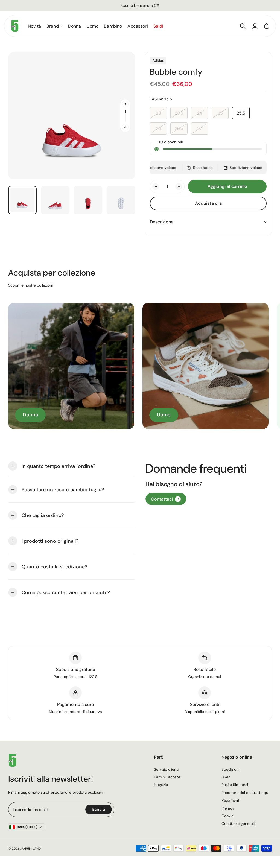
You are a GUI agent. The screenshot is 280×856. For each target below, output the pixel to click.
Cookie (227, 815)
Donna (74, 26)
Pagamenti (230, 800)
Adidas (158, 60)
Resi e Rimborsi (234, 784)
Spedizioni (230, 769)
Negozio (161, 784)
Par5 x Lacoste (167, 777)
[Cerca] (243, 26)
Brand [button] (52, 26)
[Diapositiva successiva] (125, 127)
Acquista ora (208, 203)
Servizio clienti (166, 769)
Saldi (158, 26)
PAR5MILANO (31, 848)
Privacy (227, 808)
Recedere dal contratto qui (245, 792)
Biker (225, 777)
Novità (34, 26)
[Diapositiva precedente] (125, 104)
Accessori (137, 26)
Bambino (113, 26)
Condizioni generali (238, 823)
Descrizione (161, 222)
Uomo (93, 26)
